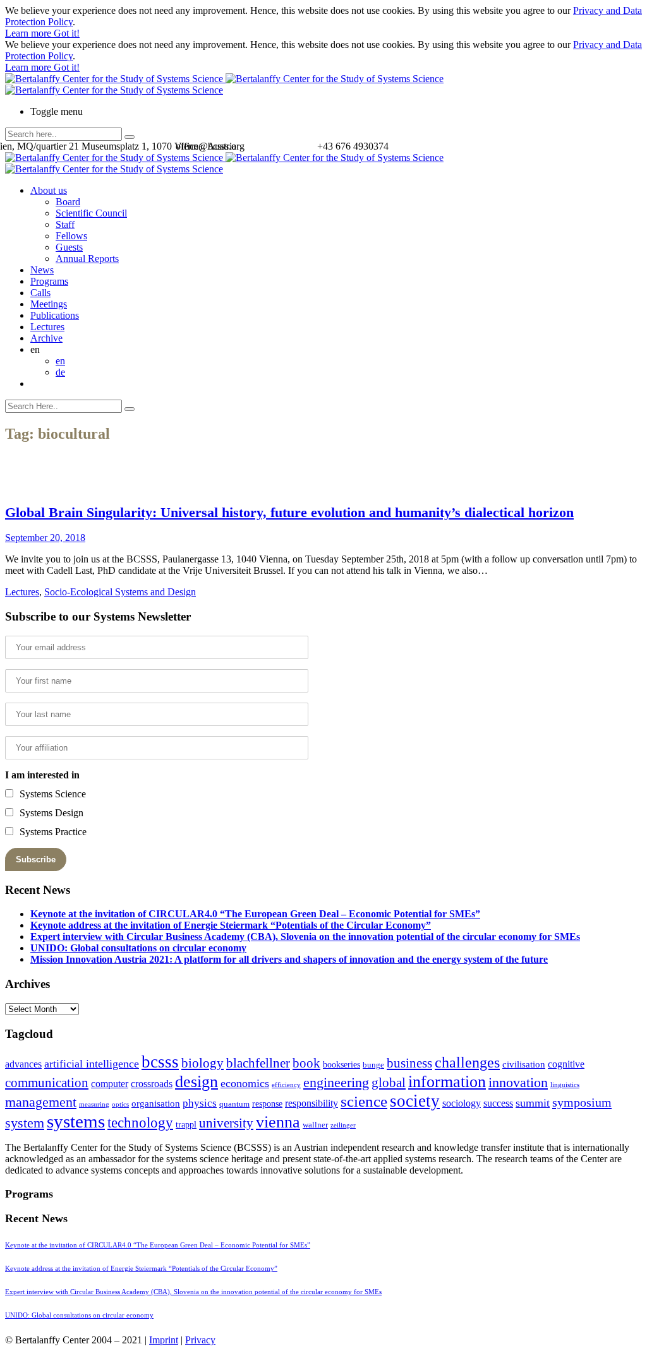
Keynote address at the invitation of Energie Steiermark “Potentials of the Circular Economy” (230, 925)
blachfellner (258, 1063)
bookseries (341, 1064)
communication (46, 1082)
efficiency (286, 1084)
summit (533, 1103)
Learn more (29, 33)
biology (202, 1063)
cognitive (566, 1064)
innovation (518, 1082)
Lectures (47, 326)
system (24, 1123)
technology (140, 1123)
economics (245, 1083)
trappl (186, 1124)
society (415, 1100)
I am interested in (42, 775)
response (267, 1104)
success (498, 1103)
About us (48, 190)
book (306, 1063)
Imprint (163, 1340)
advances (23, 1064)
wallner (315, 1125)
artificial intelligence (91, 1063)
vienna (278, 1121)
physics (200, 1103)
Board (68, 201)
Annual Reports (87, 258)
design (196, 1082)
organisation (155, 1103)
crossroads (151, 1083)
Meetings (48, 304)
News (42, 270)
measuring (94, 1104)
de (60, 372)
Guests (69, 247)
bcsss (160, 1061)
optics (120, 1104)
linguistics (564, 1084)
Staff (65, 224)
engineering (336, 1082)
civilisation (523, 1064)
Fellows (71, 235)
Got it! (67, 33)
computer (109, 1083)
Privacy (200, 1340)
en (60, 360)
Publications (54, 315)
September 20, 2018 (45, 537)
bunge (373, 1065)
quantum (234, 1104)
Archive (46, 338)
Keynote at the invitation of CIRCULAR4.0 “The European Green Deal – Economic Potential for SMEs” (255, 913)
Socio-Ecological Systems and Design (120, 591)
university (226, 1123)
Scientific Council (91, 213)
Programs (49, 281)
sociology (461, 1103)
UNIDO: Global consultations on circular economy (138, 948)
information (447, 1081)
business (409, 1063)
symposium (582, 1102)
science (364, 1101)
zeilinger (343, 1125)
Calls (40, 292)
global (389, 1082)
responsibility (311, 1103)
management (40, 1102)
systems (76, 1121)
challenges (467, 1062)
